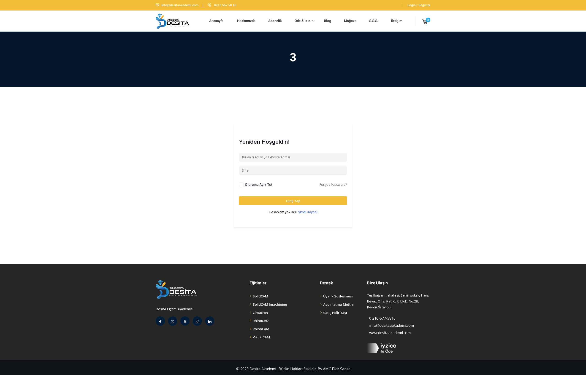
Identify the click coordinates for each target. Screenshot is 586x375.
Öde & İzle (302, 20)
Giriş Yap (293, 200)
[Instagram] (197, 321)
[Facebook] (160, 321)
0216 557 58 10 (224, 5)
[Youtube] (185, 321)
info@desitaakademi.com (179, 5)
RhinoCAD (261, 320)
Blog (327, 20)
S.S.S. (373, 20)
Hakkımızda (245, 20)
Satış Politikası (335, 312)
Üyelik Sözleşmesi (338, 296)
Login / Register (418, 5)
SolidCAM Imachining (270, 304)
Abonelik (275, 20)
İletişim (396, 20)
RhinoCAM (261, 328)
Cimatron (260, 312)
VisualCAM (261, 337)
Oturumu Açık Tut (258, 184)
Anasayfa (216, 20)
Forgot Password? (333, 184)
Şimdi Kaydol (307, 212)
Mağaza (350, 20)
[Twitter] (172, 321)
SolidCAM (260, 296)
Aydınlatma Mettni (338, 304)
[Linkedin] (209, 321)
